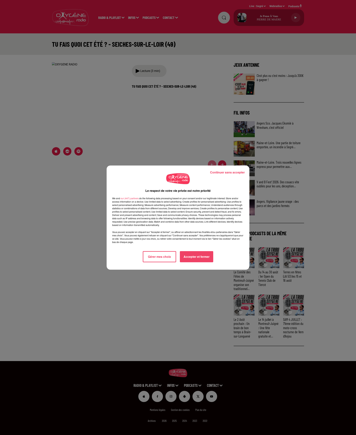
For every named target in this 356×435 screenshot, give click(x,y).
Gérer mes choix (159, 256)
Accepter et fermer (197, 256)
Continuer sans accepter (227, 172)
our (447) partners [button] (130, 198)
